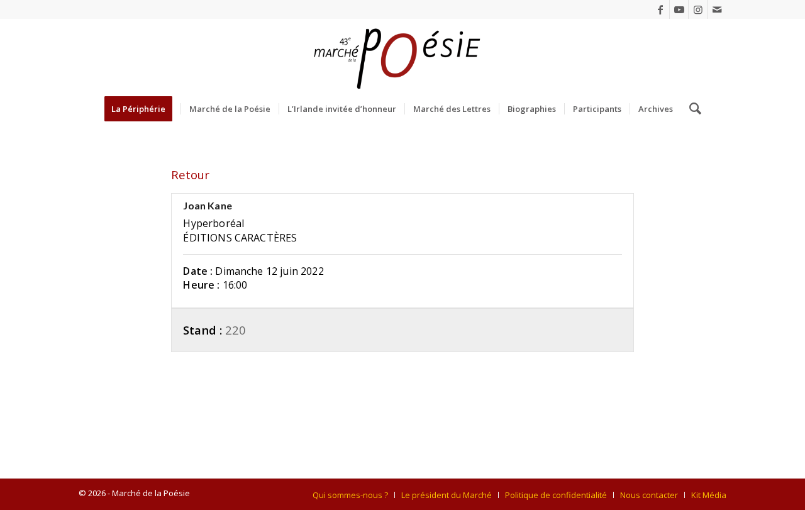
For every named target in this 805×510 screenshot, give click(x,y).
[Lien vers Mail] (717, 9)
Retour (190, 174)
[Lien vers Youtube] (679, 9)
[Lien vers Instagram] (698, 9)
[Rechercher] (691, 109)
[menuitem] (142, 109)
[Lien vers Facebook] (660, 9)
